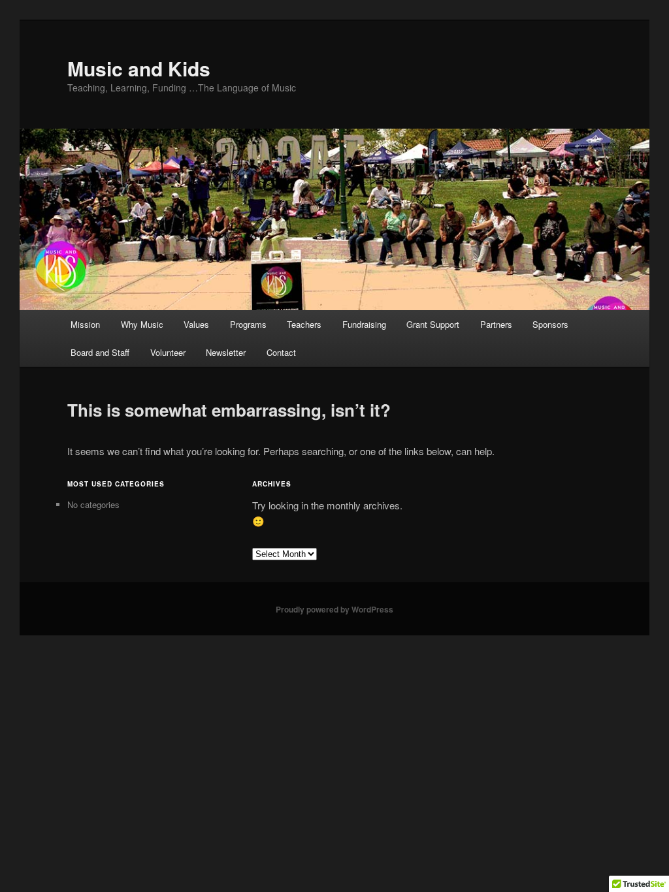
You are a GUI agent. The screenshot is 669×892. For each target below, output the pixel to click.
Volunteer (168, 352)
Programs (248, 324)
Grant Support (432, 324)
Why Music (142, 324)
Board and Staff (100, 352)
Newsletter (226, 352)
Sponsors (550, 324)
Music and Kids (138, 68)
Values (196, 324)
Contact (281, 352)
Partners (496, 324)
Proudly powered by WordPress (334, 609)
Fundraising (364, 324)
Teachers (304, 324)
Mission (85, 324)
